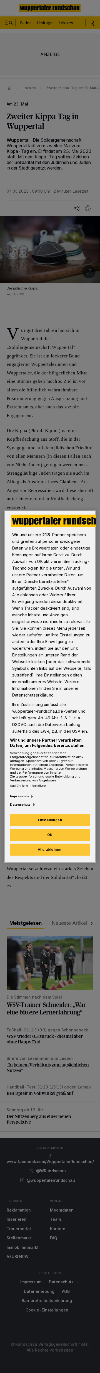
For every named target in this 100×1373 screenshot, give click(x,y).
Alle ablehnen (50, 849)
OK (50, 835)
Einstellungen (50, 820)
